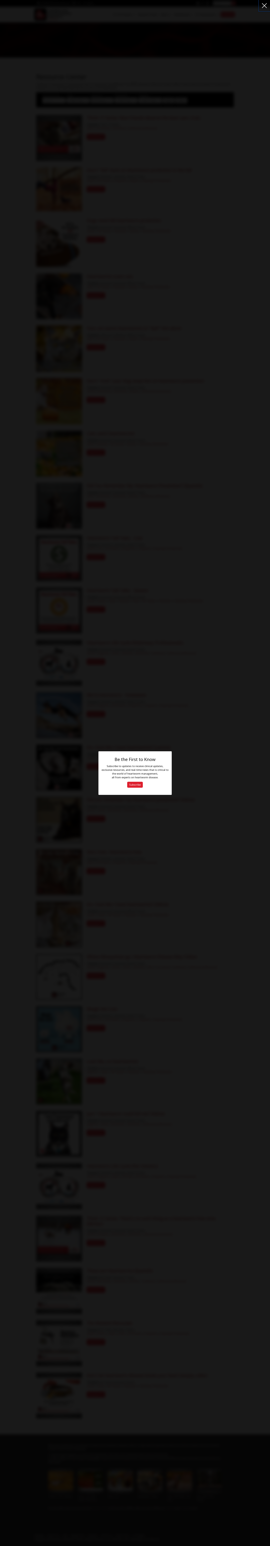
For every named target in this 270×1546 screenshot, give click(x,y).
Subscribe (135, 784)
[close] (264, 5)
